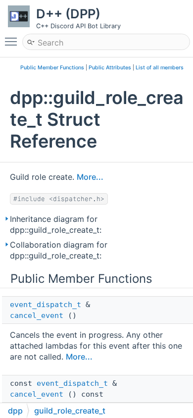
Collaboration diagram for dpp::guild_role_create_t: (58, 250)
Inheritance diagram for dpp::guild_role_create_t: (55, 224)
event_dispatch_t (45, 304)
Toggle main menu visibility (13, 41)
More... (90, 177)
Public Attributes (110, 67)
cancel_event (36, 315)
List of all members (160, 67)
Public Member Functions (52, 67)
